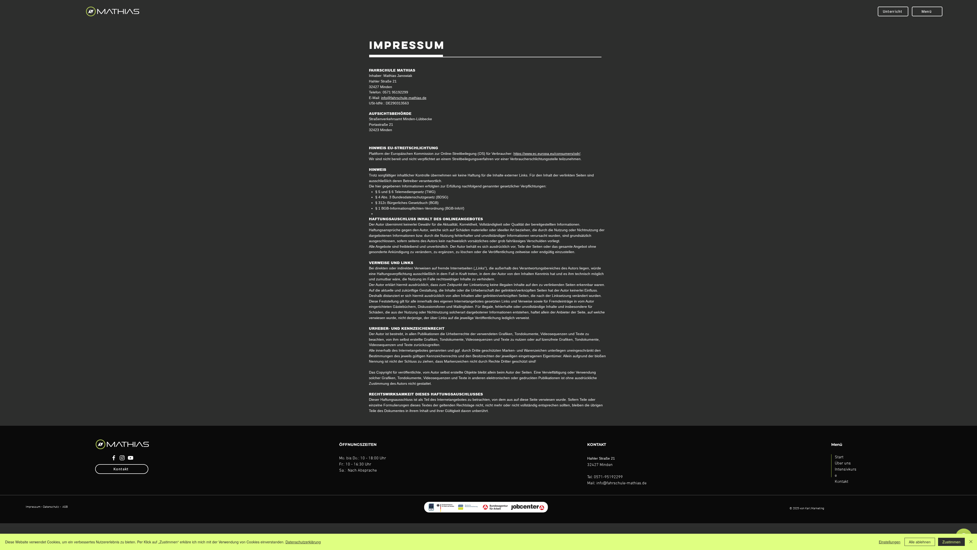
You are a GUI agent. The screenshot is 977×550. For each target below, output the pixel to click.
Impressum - (34, 507)
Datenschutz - (52, 507)
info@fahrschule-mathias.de (403, 98)
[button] (927, 11)
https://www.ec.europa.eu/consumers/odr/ (546, 154)
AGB (65, 507)
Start (839, 457)
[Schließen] (971, 542)
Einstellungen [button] (889, 541)
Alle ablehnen (920, 541)
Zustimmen (951, 541)
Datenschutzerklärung (303, 541)
